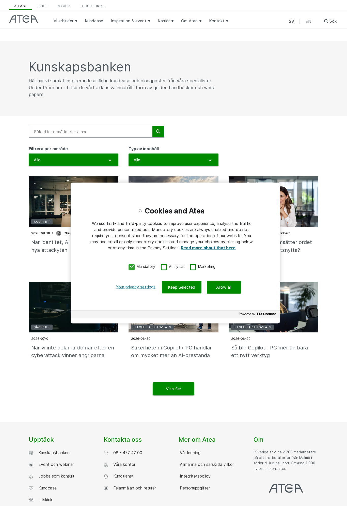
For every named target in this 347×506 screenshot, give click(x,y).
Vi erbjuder (64, 20)
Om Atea (190, 20)
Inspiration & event (129, 20)
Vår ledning (189, 452)
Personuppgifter (194, 487)
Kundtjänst (122, 476)
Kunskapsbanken (53, 452)
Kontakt (217, 20)
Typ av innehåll (144, 148)
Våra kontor (123, 464)
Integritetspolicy (195, 476)
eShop (42, 6)
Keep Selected (181, 287)
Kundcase (94, 20)
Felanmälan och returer (133, 487)
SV (291, 21)
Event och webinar (55, 464)
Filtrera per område (48, 148)
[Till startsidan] (23, 19)
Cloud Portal (92, 6)
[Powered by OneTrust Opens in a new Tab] (258, 315)
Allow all (223, 287)
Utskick (44, 499)
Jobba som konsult (55, 476)
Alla (37, 159)
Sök (333, 21)
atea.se (20, 6)
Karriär (164, 20)
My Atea (64, 6)
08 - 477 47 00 (126, 452)
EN (308, 21)
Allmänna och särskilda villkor (206, 464)
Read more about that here (208, 247)
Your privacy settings (135, 286)
